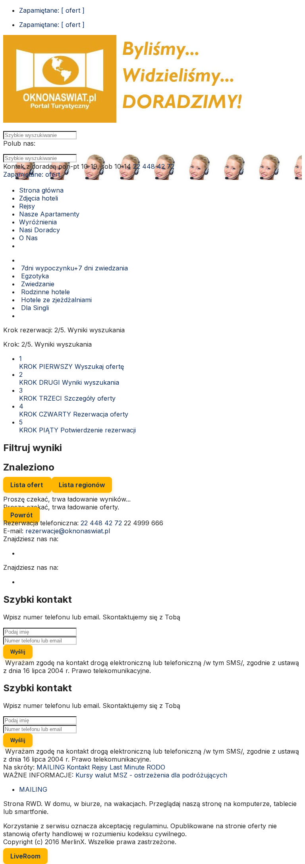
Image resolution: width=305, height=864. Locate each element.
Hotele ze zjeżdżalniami (55, 300)
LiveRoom (25, 856)
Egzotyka (34, 276)
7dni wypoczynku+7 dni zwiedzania (73, 268)
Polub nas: (19, 143)
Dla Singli (34, 308)
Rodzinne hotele (44, 292)
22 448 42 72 (153, 166)
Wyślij (17, 652)
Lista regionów (82, 485)
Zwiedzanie (36, 284)
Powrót (21, 515)
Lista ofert (27, 485)
